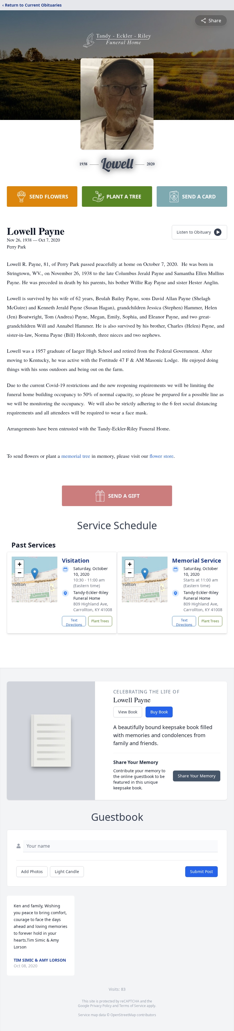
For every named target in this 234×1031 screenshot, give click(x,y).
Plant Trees (100, 621)
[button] (34, 573)
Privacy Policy (101, 1005)
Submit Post (201, 871)
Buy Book (159, 712)
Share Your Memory (196, 776)
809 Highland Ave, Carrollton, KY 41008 (92, 606)
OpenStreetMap (123, 1014)
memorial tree (75, 455)
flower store (162, 455)
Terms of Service (132, 1005)
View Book (127, 712)
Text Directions (74, 622)
